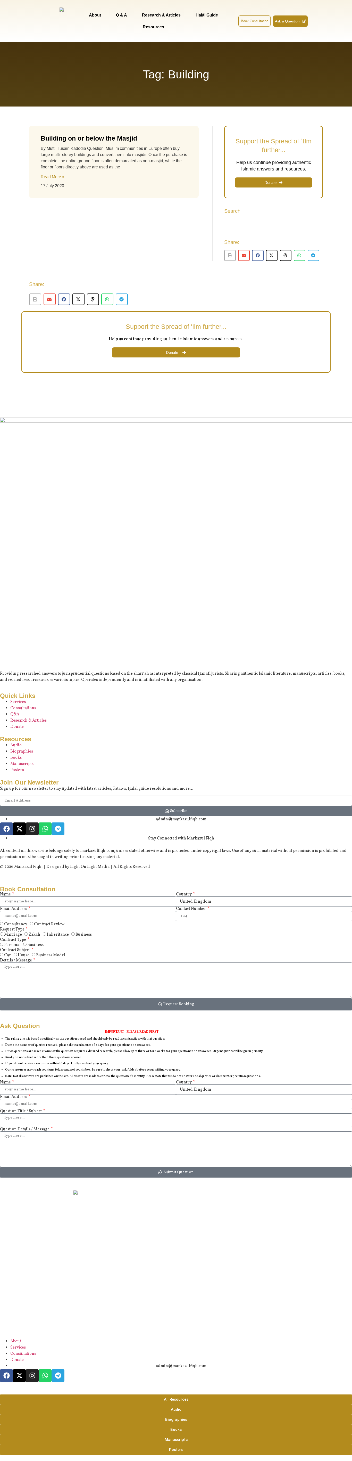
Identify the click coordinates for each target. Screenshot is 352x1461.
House (23, 955)
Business (84, 934)
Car (7, 955)
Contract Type (13, 940)
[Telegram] (58, 828)
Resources (153, 27)
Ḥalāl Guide (207, 15)
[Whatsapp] (45, 828)
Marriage (13, 934)
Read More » (52, 177)
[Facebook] (6, 828)
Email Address (14, 909)
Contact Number (191, 909)
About (95, 15)
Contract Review (49, 924)
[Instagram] (32, 828)
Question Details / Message (25, 1129)
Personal (12, 945)
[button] (230, 255)
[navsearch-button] (232, 20)
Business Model (50, 955)
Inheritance (58, 934)
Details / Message (16, 960)
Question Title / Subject (21, 1111)
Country (184, 894)
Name (6, 894)
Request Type (12, 929)
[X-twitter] (19, 828)
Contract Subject (15, 950)
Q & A (121, 15)
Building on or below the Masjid (89, 138)
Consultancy (15, 924)
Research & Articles (161, 15)
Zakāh (34, 934)
